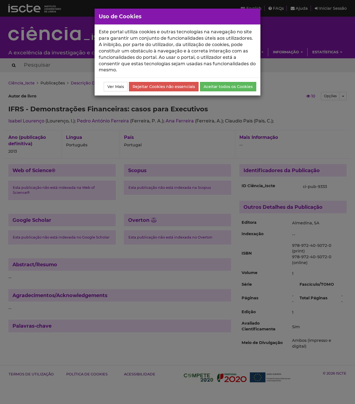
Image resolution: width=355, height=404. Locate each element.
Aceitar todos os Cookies (228, 86)
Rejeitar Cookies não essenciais (164, 86)
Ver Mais (115, 86)
